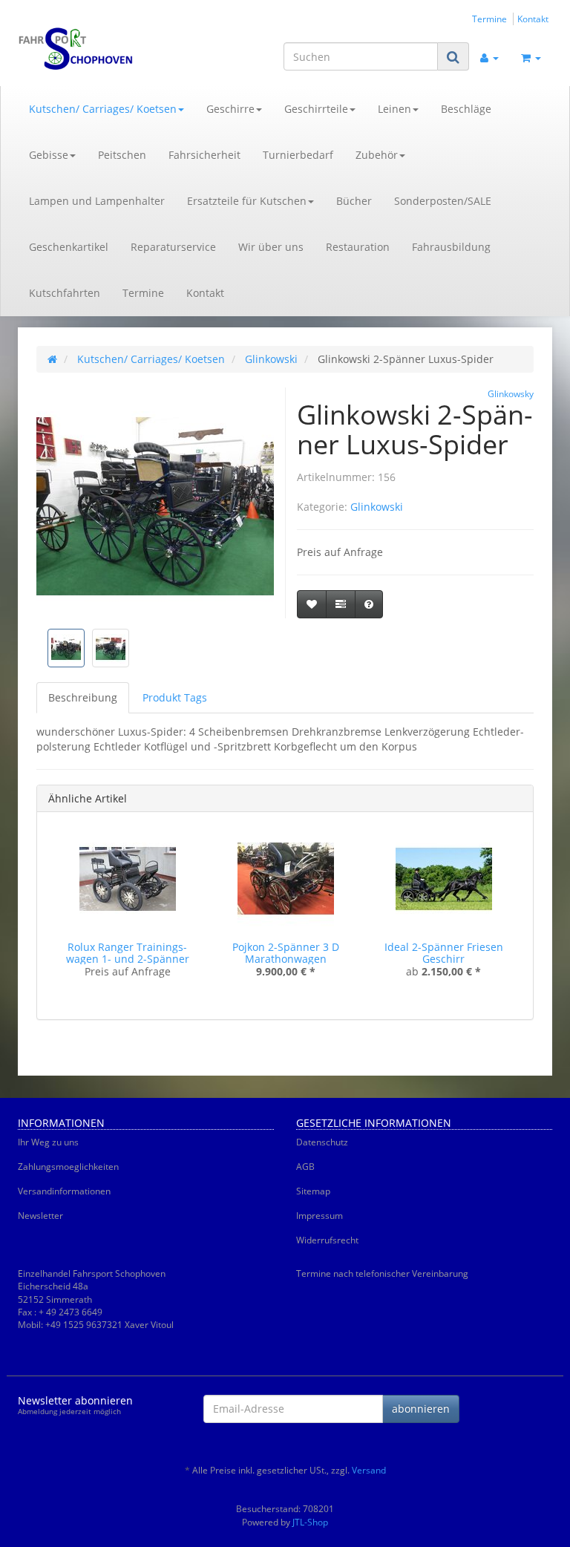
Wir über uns (271, 247)
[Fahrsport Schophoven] (99, 49)
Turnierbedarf (298, 155)
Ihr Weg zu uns (48, 1142)
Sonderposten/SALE (442, 201)
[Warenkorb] (531, 56)
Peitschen (122, 155)
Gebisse (48, 155)
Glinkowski (376, 507)
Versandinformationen (64, 1191)
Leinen (394, 109)
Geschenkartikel (68, 247)
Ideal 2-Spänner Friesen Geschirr (443, 952)
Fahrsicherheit (204, 155)
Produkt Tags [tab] (174, 697)
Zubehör (377, 155)
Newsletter (40, 1215)
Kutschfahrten (64, 293)
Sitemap (313, 1191)
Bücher (354, 201)
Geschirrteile (316, 109)
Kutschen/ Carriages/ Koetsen (103, 109)
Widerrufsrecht (327, 1240)
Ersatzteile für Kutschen (247, 201)
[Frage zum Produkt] (369, 604)
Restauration (358, 247)
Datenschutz (322, 1142)
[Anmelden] (489, 56)
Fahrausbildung (451, 247)
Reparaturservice (173, 247)
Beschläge (466, 109)
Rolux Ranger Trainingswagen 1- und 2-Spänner (127, 952)
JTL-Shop (310, 1522)
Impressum (319, 1215)
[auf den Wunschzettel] (312, 604)
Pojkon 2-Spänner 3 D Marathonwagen (285, 952)
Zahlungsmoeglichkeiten (68, 1166)
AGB (305, 1166)
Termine (489, 18)
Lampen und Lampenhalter (97, 201)
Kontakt (532, 18)
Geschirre (230, 109)
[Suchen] (453, 57)
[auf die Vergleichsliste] (341, 604)
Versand (369, 1470)
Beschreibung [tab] (82, 697)
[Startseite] (52, 359)
